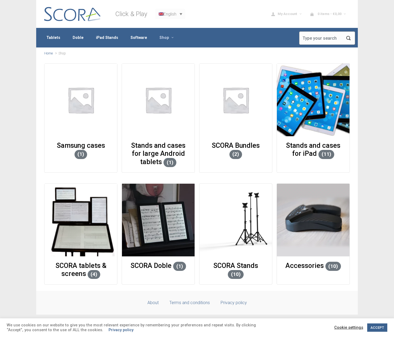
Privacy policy (234, 302)
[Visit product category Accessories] (313, 220)
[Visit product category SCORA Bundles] (235, 100)
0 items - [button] (329, 14)
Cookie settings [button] (348, 327)
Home (48, 53)
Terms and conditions (189, 302)
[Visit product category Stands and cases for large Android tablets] (158, 100)
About (153, 302)
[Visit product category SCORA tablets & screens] (80, 220)
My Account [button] (288, 14)
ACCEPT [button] (377, 328)
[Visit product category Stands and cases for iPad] (313, 100)
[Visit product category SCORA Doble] (158, 220)
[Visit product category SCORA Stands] (235, 220)
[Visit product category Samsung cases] (80, 100)
